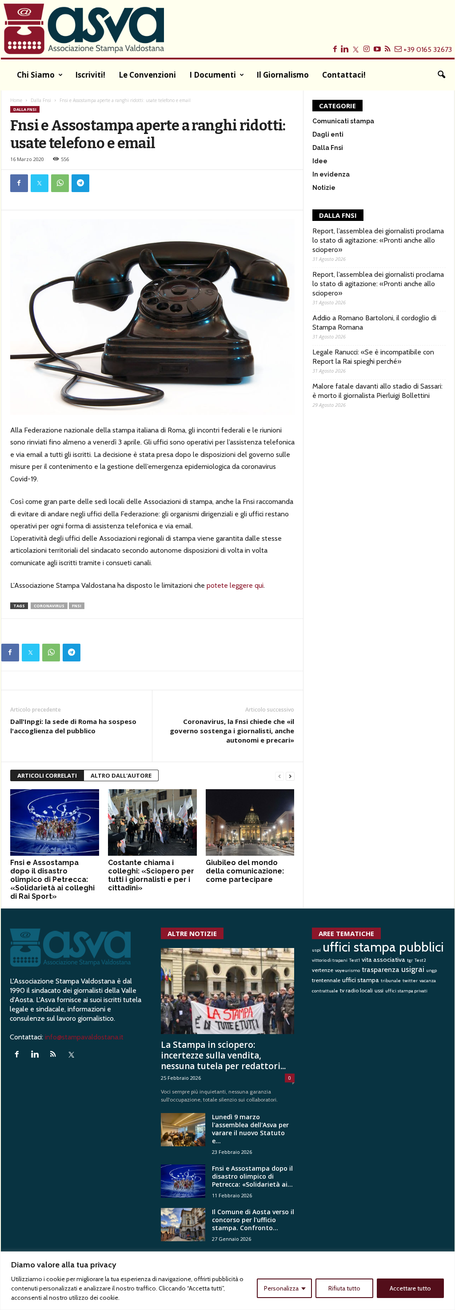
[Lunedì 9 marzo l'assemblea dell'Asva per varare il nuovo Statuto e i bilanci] (183, 1129)
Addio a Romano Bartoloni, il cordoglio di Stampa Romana (374, 322)
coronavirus (49, 606)
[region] (227, 1280)
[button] (441, 75)
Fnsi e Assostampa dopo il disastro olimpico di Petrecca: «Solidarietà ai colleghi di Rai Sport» (52, 879)
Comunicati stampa (343, 121)
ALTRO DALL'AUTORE (121, 775)
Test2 (420, 960)
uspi (316, 950)
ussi (379, 990)
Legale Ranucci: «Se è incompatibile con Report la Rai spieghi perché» (373, 357)
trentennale (326, 980)
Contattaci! (344, 75)
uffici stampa (360, 980)
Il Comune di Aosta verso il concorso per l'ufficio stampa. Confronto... (253, 1220)
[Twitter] (39, 183)
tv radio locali (356, 990)
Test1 (354, 960)
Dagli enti (327, 134)
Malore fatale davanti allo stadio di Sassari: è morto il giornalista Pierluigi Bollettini (377, 391)
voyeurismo (347, 970)
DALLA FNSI (338, 215)
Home (16, 100)
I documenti (212, 75)
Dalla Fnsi (41, 100)
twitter (410, 980)
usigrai (412, 969)
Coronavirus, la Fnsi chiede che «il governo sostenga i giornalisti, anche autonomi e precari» (232, 730)
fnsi (76, 606)
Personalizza (281, 1288)
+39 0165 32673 (427, 49)
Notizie (323, 187)
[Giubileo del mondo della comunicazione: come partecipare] (250, 822)
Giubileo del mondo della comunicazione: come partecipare (245, 871)
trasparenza (380, 969)
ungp (431, 970)
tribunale (391, 980)
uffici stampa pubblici (383, 947)
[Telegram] (80, 183)
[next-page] (290, 775)
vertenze (322, 970)
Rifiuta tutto (344, 1288)
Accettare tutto (410, 1288)
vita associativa (383, 960)
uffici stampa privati (406, 991)
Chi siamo (36, 75)
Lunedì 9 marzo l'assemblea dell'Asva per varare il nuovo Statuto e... (250, 1129)
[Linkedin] (37, 1054)
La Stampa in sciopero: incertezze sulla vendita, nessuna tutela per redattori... (223, 1055)
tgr (410, 960)
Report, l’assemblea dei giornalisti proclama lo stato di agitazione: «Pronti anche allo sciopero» (378, 240)
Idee (319, 161)
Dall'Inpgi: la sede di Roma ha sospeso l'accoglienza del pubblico (73, 726)
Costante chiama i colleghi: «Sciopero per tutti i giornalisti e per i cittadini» (151, 875)
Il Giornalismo (282, 75)
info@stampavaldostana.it (84, 1037)
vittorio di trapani (329, 960)
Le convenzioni (147, 75)
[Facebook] (19, 183)
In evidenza (331, 174)
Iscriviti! (90, 75)
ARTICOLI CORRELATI (47, 775)
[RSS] (55, 1054)
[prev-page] (279, 775)
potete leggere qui (235, 585)
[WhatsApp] (60, 183)
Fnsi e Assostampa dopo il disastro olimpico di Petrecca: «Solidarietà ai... (252, 1176)
